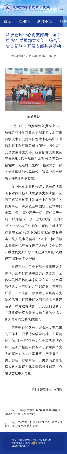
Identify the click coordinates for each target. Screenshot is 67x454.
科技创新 (44, 21)
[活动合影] (33, 89)
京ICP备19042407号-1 (22, 443)
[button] (65, 21)
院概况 (24, 21)
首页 (7, 21)
